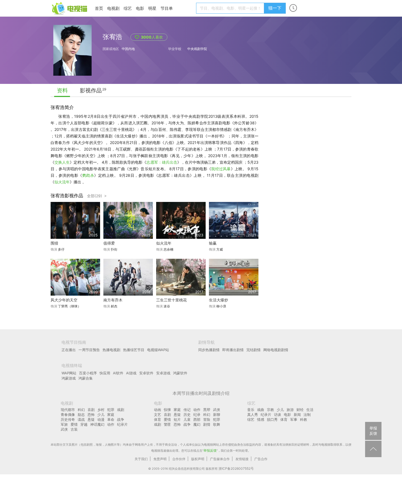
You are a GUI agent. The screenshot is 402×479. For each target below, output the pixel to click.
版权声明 (197, 459)
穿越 (84, 424)
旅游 (290, 409)
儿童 (187, 419)
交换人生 (62, 162)
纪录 (196, 414)
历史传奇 (68, 419)
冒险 (206, 419)
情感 (260, 419)
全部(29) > (97, 195)
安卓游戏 (163, 373)
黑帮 (206, 409)
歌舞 (216, 424)
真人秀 (252, 414)
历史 (187, 414)
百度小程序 (88, 373)
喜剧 (91, 409)
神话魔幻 (97, 424)
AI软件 (118, 373)
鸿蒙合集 (85, 378)
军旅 (64, 424)
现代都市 (68, 409)
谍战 (81, 419)
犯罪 (110, 409)
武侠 (64, 429)
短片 (177, 419)
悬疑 (91, 419)
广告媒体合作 (220, 459)
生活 (309, 409)
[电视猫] (70, 8)
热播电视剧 (111, 350)
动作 (110, 424)
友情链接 (242, 459)
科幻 (81, 409)
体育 (157, 419)
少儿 (100, 414)
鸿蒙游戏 (69, 378)
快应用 (105, 373)
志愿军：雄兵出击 (161, 162)
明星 (152, 8)
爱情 (74, 424)
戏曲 (260, 409)
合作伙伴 (178, 459)
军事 (293, 419)
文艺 (157, 414)
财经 (300, 409)
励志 (81, 414)
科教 (303, 419)
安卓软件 (146, 373)
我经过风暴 (221, 168)
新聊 (216, 414)
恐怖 (91, 414)
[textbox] (231, 8)
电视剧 (113, 8)
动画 (157, 409)
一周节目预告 (89, 350)
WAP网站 (69, 373)
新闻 (297, 414)
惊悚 (167, 409)
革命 (110, 419)
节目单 (167, 8)
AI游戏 (131, 373)
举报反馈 (210, 450)
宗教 (270, 409)
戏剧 (120, 409)
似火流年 (62, 182)
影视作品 (91, 90)
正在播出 (69, 350)
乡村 (100, 409)
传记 (187, 409)
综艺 (128, 8)
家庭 (110, 414)
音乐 (250, 409)
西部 (196, 419)
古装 (74, 429)
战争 (120, 419)
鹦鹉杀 (88, 175)
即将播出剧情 (233, 350)
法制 (307, 414)
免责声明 (160, 459)
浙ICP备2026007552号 (236, 468)
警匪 (167, 424)
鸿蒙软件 (180, 373)
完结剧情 (253, 350)
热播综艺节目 (133, 350)
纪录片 (122, 424)
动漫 (100, 419)
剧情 (206, 424)
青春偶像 (68, 414)
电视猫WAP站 (158, 350)
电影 (140, 8)
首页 (99, 8)
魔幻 (196, 424)
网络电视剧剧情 (275, 350)
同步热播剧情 (209, 350)
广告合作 (260, 459)
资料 (62, 90)
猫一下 (274, 8)
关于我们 (141, 459)
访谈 (277, 414)
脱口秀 (272, 419)
